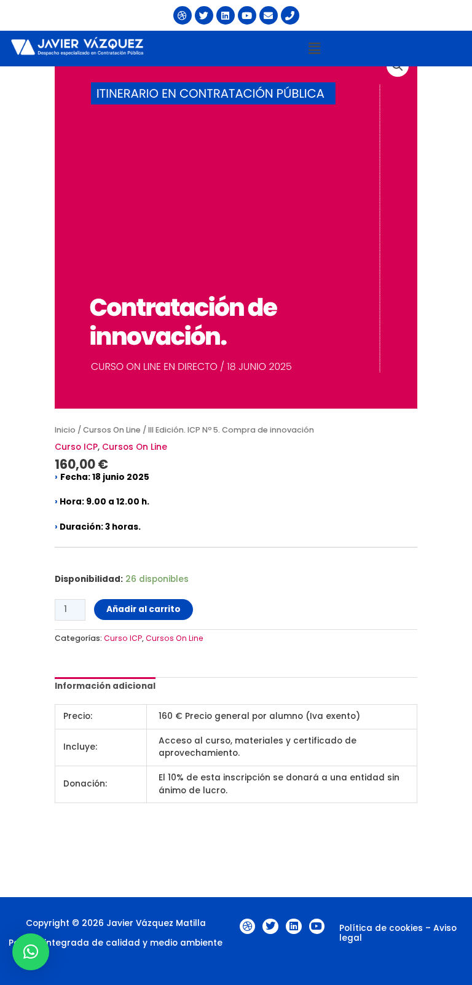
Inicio (65, 430)
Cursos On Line (112, 430)
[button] (314, 48)
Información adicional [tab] (105, 686)
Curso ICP (76, 447)
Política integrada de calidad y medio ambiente (115, 943)
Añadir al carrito (143, 609)
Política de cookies (381, 928)
